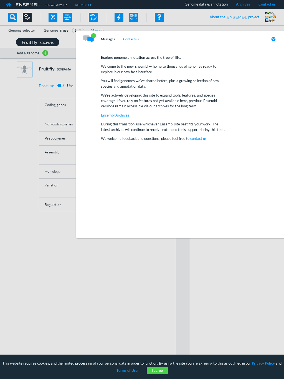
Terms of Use (127, 370)
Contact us (131, 39)
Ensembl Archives (115, 115)
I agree (157, 370)
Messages (108, 39)
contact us (198, 138)
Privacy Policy (263, 363)
